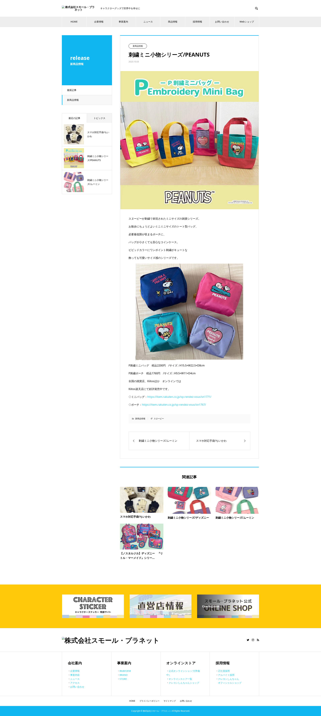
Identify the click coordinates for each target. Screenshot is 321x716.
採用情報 (197, 21)
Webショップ (247, 21)
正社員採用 (224, 670)
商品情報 (172, 21)
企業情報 (98, 21)
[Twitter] (248, 640)
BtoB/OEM (125, 670)
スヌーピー (159, 418)
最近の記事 (74, 118)
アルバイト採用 (226, 674)
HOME (74, 21)
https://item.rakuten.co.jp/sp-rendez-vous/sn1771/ (179, 397)
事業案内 (123, 21)
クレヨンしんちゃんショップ (184, 682)
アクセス (75, 682)
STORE (123, 678)
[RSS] (258, 640)
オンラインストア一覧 (180, 678)
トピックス (99, 118)
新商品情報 (73, 99)
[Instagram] (253, 640)
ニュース (148, 21)
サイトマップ (170, 700)
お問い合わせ (222, 21)
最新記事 (71, 90)
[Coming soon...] (228, 617)
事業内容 (75, 674)
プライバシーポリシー (149, 700)
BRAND (124, 674)
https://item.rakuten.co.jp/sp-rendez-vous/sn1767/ (174, 404)
